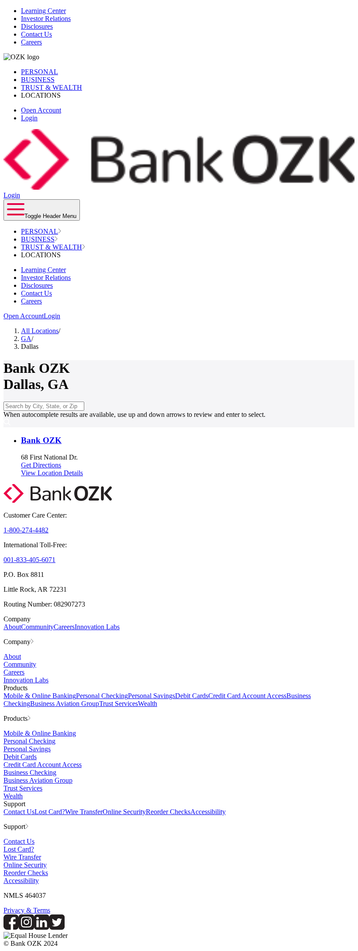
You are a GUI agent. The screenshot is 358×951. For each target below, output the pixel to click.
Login (29, 118)
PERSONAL (39, 71)
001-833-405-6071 (29, 559)
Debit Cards (191, 695)
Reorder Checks (168, 811)
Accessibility (208, 811)
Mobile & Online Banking (39, 695)
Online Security (124, 811)
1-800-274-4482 (25, 530)
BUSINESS (38, 79)
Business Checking (29, 772)
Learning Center (43, 10)
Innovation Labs (97, 627)
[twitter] (57, 927)
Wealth (147, 703)
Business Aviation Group (64, 703)
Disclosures (37, 26)
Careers (31, 42)
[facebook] (11, 927)
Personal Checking (102, 695)
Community (37, 627)
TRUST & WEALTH (51, 87)
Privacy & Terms (26, 910)
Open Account (41, 110)
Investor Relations (46, 18)
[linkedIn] (41, 927)
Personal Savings (151, 695)
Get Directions (41, 465)
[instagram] (26, 927)
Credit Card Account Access (247, 695)
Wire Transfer (84, 811)
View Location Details (52, 473)
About (12, 627)
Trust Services (118, 703)
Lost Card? (49, 811)
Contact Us (36, 34)
